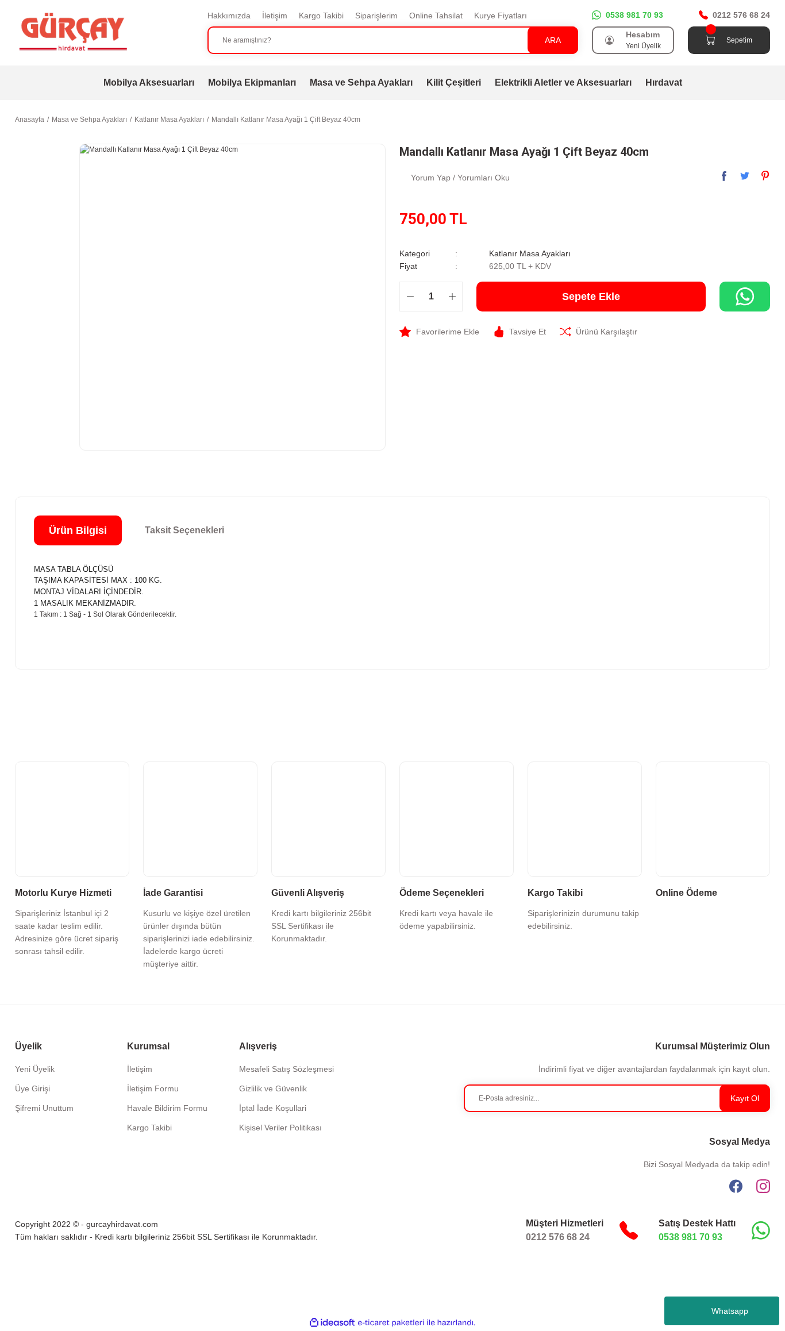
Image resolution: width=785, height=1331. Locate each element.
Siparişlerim (376, 15)
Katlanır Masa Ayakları (530, 253)
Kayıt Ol (744, 1098)
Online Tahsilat (436, 15)
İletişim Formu (153, 1088)
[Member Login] (609, 40)
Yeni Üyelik (643, 46)
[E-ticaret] (391, 1323)
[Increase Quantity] (452, 296)
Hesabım (643, 34)
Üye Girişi (32, 1088)
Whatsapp (729, 1310)
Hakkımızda (229, 15)
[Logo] (72, 32)
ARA (553, 40)
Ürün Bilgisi (78, 530)
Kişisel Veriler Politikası (280, 1127)
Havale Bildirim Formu (167, 1108)
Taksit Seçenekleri (184, 530)
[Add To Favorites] (439, 331)
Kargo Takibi (321, 15)
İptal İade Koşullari (272, 1108)
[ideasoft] (332, 1322)
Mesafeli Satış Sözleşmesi (286, 1069)
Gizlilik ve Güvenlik (273, 1088)
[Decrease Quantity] (410, 296)
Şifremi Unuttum (44, 1108)
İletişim (274, 15)
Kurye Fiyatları (500, 15)
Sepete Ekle (591, 296)
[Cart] (710, 40)
